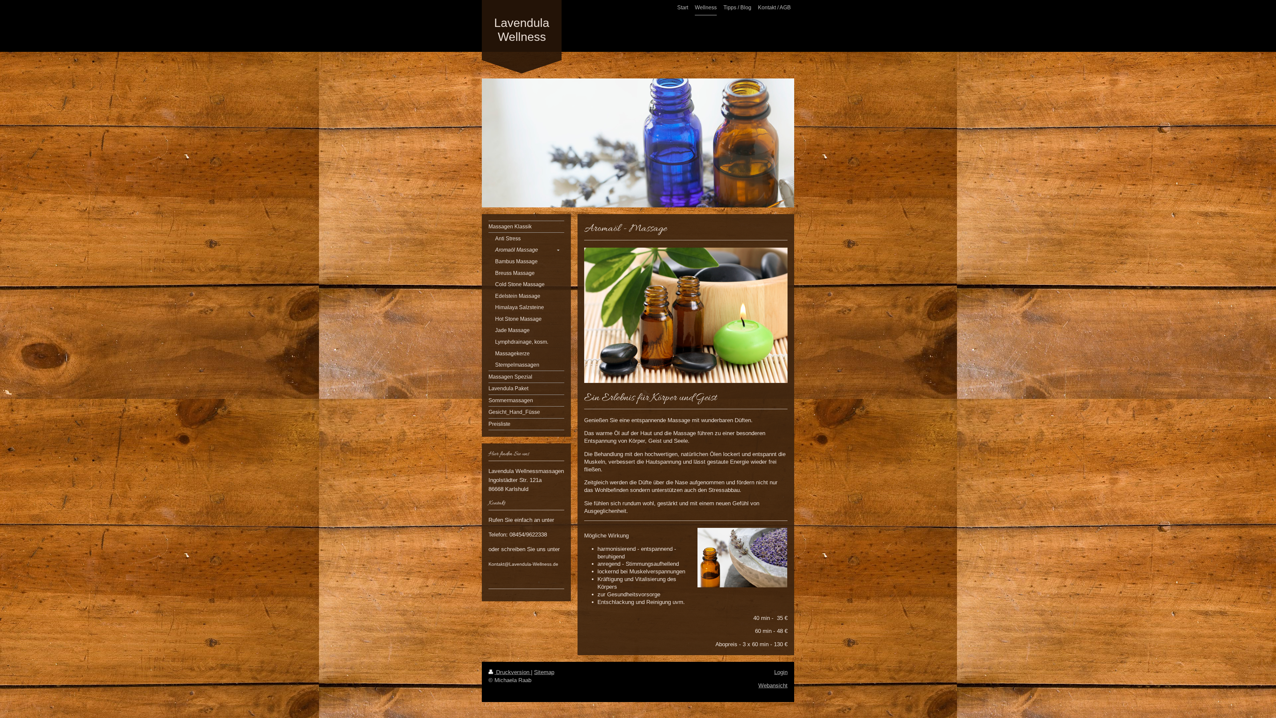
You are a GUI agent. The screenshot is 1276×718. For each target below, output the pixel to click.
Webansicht (773, 685)
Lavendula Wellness (521, 30)
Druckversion (512, 672)
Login (781, 672)
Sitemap (544, 672)
